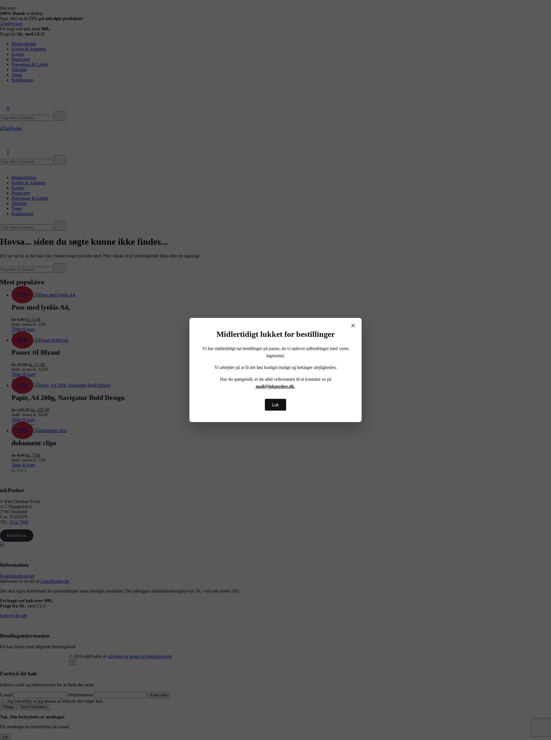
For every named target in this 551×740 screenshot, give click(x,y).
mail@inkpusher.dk (275, 386)
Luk (275, 404)
